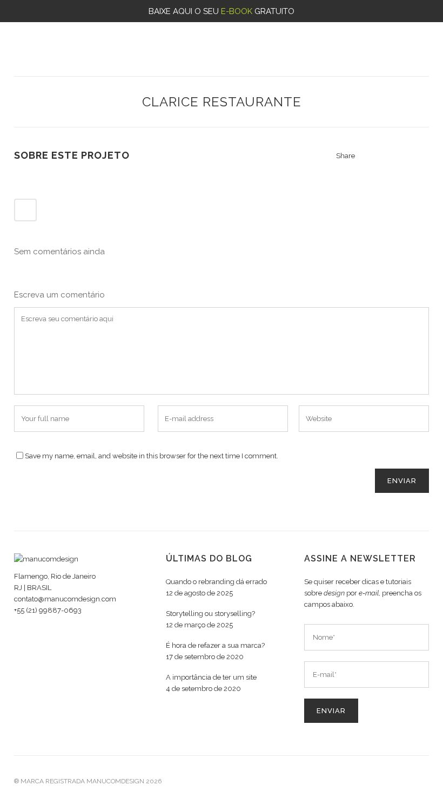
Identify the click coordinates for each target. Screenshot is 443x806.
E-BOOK (236, 11)
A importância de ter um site (211, 677)
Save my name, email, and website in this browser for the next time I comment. (151, 456)
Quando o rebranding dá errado (216, 582)
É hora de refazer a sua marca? (215, 645)
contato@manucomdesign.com (65, 599)
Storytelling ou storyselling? (210, 613)
